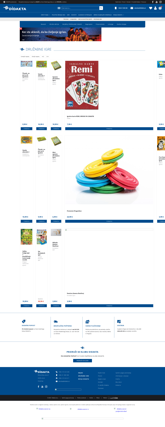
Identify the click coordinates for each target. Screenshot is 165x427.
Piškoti (98, 398)
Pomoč (100, 376)
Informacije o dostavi (122, 376)
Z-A (47, 56)
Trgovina (65, 19)
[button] (59, 8)
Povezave (101, 388)
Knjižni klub (101, 373)
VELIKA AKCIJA (54, 24)
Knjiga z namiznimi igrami (25, 263)
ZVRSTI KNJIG (44, 15)
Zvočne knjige (121, 24)
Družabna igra (71, 295)
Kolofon (91, 398)
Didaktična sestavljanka (41, 78)
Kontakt (100, 382)
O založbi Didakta (103, 385)
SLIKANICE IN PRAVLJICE (85, 15)
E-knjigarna (73, 19)
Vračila (118, 379)
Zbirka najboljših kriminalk (103, 15)
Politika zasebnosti (81, 398)
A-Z (43, 56)
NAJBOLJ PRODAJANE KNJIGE (72, 24)
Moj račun (119, 382)
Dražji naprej (35, 56)
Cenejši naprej (25, 56)
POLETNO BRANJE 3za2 (58, 15)
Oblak (68, 118)
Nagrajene (88, 24)
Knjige (80, 373)
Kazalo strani (102, 379)
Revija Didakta (117, 15)
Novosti (74, 15)
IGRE (68, 15)
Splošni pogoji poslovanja (123, 373)
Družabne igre (38, 49)
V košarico (26, 128)
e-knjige (110, 24)
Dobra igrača (54, 83)
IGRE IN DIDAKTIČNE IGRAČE (85, 19)
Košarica (118, 385)
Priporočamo (100, 24)
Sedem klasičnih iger (40, 258)
